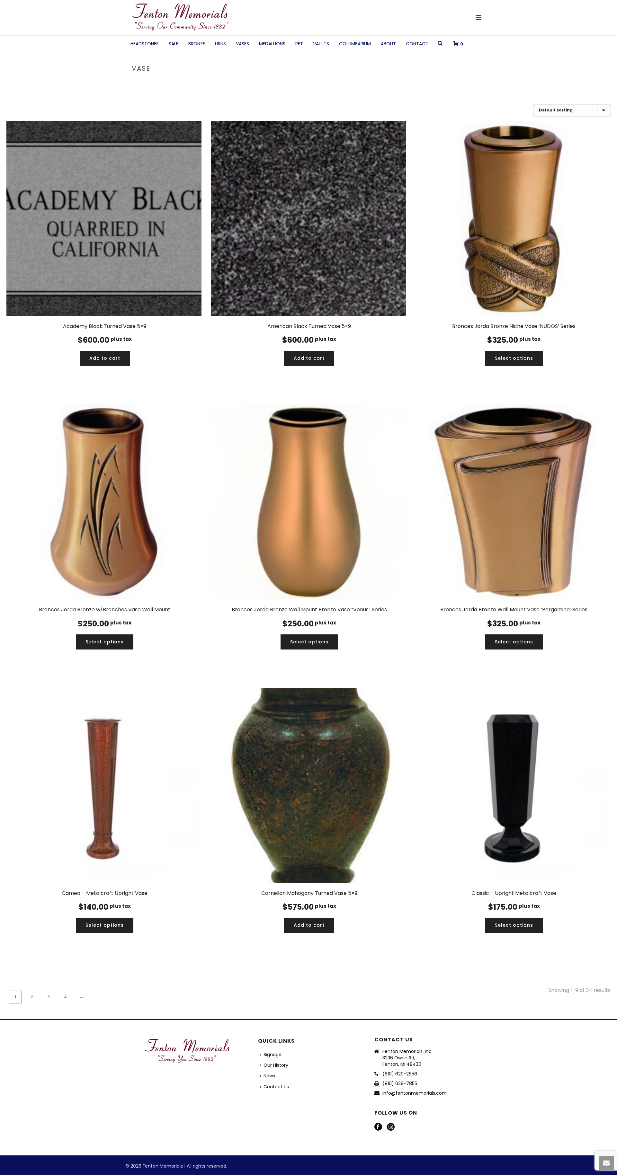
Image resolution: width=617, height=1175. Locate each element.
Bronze (196, 43)
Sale (173, 43)
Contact (417, 43)
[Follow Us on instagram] (391, 1127)
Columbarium (355, 43)
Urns (220, 43)
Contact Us (276, 1086)
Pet (299, 43)
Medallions (272, 43)
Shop (462, 82)
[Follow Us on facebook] (378, 1127)
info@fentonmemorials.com (414, 1093)
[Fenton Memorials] (180, 17)
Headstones (144, 43)
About (388, 43)
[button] (105, 358)
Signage (273, 1054)
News (269, 1076)
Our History (276, 1065)
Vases (242, 43)
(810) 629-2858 (399, 1074)
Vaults (321, 43)
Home (446, 82)
